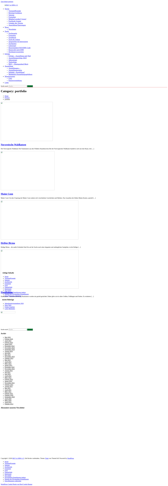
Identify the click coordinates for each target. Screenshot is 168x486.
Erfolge (7, 54)
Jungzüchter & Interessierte (18, 42)
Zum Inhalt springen (7, 1)
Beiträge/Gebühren (15, 13)
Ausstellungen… (14, 68)
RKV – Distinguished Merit (18, 64)
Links (7, 83)
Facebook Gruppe (15, 21)
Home (6, 276)
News (7, 27)
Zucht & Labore (14, 39)
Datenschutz (8, 287)
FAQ (10, 78)
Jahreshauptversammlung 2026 (14, 303)
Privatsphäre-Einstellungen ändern (15, 292)
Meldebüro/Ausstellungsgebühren (20, 74)
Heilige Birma (8, 243)
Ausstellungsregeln (15, 70)
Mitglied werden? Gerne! (17, 19)
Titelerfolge (13, 62)
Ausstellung (9, 66)
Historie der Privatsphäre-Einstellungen (17, 294)
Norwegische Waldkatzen (13, 144)
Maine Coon (7, 194)
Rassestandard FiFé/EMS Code (20, 48)
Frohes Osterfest (10, 307)
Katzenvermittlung (15, 80)
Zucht (7, 31)
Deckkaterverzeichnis (16, 52)
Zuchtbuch (12, 37)
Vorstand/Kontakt (15, 11)
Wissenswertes (10, 76)
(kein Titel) (8, 305)
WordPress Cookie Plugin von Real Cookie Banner (16, 484)
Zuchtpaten (12, 44)
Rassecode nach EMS (16, 50)
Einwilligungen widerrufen (13, 296)
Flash (47, 458)
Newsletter (12, 29)
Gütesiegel (12, 46)
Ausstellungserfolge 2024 (18, 58)
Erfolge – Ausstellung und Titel (20, 56)
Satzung (11, 15)
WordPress (70, 458)
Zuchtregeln (13, 33)
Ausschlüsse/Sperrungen (17, 25)
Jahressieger (13, 60)
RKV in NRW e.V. (18, 458)
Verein (7, 9)
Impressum (8, 289)
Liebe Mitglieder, (10, 309)
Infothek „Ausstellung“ (17, 72)
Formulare (12, 17)
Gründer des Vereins (16, 23)
